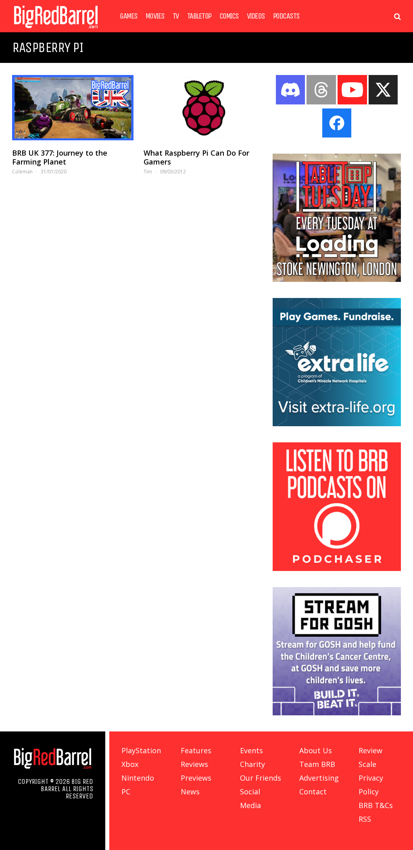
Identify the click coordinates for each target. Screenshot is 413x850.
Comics (229, 16)
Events (251, 750)
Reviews (194, 764)
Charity (252, 764)
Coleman (22, 171)
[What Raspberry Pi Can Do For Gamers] (204, 107)
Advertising (319, 778)
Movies (155, 16)
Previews (196, 778)
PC (125, 791)
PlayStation (141, 750)
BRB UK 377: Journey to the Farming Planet (59, 157)
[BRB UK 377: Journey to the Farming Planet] (72, 107)
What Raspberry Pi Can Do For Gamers (196, 157)
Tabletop (199, 16)
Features (196, 750)
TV (176, 16)
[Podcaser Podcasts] (337, 568)
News (190, 791)
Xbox (129, 764)
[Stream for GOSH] (337, 712)
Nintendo (137, 778)
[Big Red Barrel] (56, 30)
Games (129, 16)
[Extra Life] (337, 423)
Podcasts (286, 16)
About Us (315, 750)
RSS (365, 819)
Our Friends (260, 778)
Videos (256, 16)
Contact (313, 791)
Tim (148, 171)
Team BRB (317, 764)
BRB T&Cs (376, 805)
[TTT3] (337, 279)
